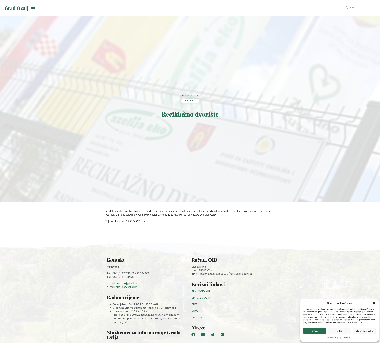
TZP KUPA (197, 317)
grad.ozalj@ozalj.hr (126, 283)
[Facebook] (193, 335)
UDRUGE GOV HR (201, 297)
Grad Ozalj (16, 8)
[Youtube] (203, 335)
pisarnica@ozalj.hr (126, 287)
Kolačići (330, 338)
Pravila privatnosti (342, 338)
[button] (374, 303)
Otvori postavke (364, 330)
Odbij (339, 330)
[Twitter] (212, 335)
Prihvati (315, 330)
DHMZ (194, 311)
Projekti (190, 100)
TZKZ (194, 304)
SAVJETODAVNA (200, 291)
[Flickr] (222, 335)
